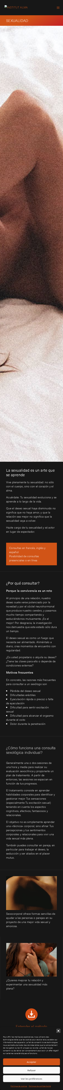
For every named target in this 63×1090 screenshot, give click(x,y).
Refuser (31, 1070)
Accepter (31, 1061)
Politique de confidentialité (40, 1086)
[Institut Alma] (16, 8)
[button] (58, 1030)
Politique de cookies (19, 1086)
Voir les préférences (31, 1078)
